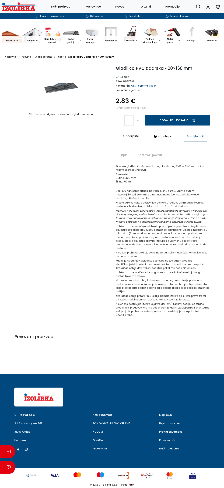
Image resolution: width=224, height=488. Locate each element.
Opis (124, 155)
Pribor (60, 57)
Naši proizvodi (61, 7)
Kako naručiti (167, 440)
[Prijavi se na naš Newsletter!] (7, 451)
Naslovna (10, 57)
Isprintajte (164, 136)
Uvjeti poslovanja (170, 423)
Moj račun (165, 415)
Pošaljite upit (195, 136)
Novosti (120, 7)
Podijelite (132, 136)
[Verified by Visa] (193, 475)
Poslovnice (93, 7)
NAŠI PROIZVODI (103, 415)
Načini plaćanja (169, 448)
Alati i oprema (43, 57)
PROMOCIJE (100, 448)
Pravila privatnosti (170, 431)
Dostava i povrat (150, 155)
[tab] (124, 155)
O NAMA (98, 440)
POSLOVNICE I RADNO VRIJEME (111, 423)
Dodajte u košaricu (175, 120)
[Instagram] (26, 449)
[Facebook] (18, 449)
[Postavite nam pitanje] (7, 467)
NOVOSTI (98, 431)
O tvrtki (146, 7)
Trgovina (25, 57)
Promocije (172, 7)
